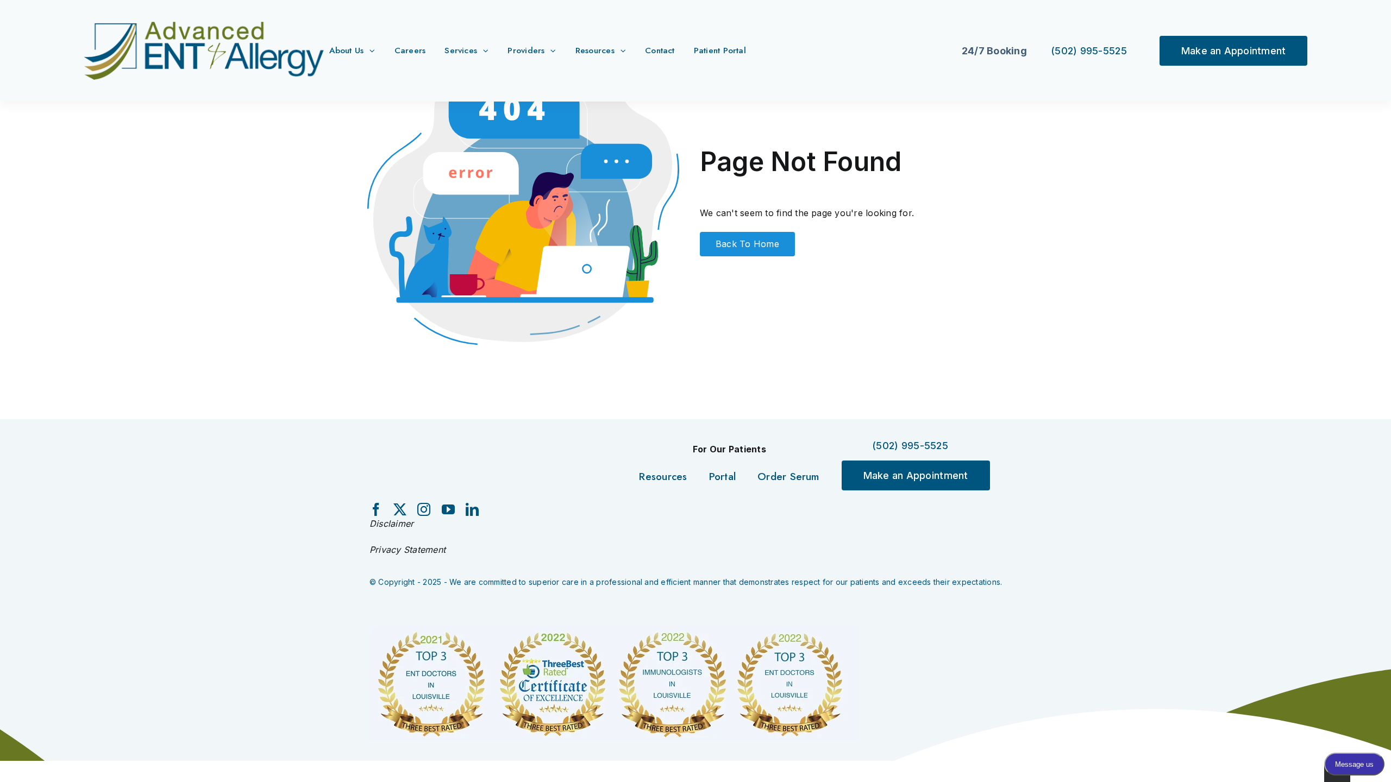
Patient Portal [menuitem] (720, 50)
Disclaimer (391, 523)
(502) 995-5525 (1089, 50)
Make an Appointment (1233, 50)
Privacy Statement (407, 549)
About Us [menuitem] (346, 50)
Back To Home (747, 243)
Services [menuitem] (460, 50)
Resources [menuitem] (595, 50)
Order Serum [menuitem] (788, 476)
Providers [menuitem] (525, 50)
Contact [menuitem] (660, 50)
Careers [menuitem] (410, 50)
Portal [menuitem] (722, 476)
